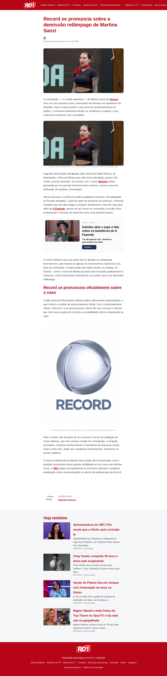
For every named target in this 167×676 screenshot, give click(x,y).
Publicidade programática (73, 658)
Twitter (123, 663)
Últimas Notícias (48, 5)
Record (114, 99)
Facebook (114, 663)
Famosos (77, 5)
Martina (102, 181)
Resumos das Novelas (110, 5)
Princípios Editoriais (72, 667)
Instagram (132, 663)
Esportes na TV (131, 5)
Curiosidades (146, 5)
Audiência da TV (90, 5)
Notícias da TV (63, 5)
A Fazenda (59, 208)
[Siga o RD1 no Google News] (44, 38)
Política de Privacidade (93, 667)
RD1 (56, 468)
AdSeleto (101, 658)
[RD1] (30, 5)
